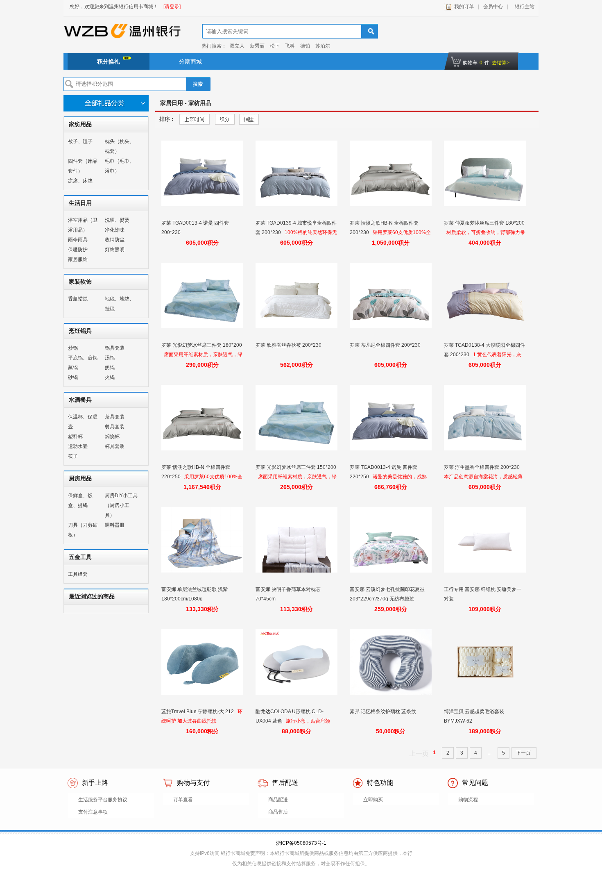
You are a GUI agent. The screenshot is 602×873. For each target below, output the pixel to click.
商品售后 (278, 812)
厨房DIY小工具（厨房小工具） (121, 505)
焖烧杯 (112, 436)
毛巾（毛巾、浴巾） (119, 166)
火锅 (110, 377)
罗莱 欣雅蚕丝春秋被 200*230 (289, 345)
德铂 (305, 46)
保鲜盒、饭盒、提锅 (80, 500)
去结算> (500, 63)
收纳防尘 (114, 240)
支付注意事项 (93, 812)
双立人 (237, 46)
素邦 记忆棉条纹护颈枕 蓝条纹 (383, 711)
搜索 (198, 84)
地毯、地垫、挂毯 (119, 303)
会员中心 (493, 6)
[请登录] (172, 6)
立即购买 (373, 800)
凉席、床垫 (80, 181)
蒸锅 (73, 368)
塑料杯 (75, 436)
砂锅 (73, 377)
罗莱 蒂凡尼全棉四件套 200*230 (386, 345)
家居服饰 (78, 259)
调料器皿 (114, 525)
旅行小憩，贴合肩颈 (308, 721)
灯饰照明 (114, 249)
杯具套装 (114, 446)
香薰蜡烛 (78, 299)
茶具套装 (114, 417)
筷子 (73, 456)
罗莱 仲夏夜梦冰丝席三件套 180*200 (484, 223)
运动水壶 (78, 446)
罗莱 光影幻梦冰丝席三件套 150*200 (296, 467)
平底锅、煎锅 (82, 358)
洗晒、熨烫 (117, 220)
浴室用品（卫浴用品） (82, 225)
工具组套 (78, 574)
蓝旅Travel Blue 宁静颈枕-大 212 (198, 711)
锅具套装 (114, 348)
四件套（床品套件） (82, 166)
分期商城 (190, 61)
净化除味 (114, 230)
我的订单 (464, 6)
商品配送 (278, 800)
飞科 (290, 46)
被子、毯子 (80, 141)
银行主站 (523, 6)
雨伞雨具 (78, 240)
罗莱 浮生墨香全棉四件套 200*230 (482, 467)
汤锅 (110, 358)
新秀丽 (257, 46)
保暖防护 (78, 249)
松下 (275, 46)
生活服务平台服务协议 (102, 800)
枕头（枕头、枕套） (119, 146)
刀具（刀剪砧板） (82, 530)
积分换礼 (108, 61)
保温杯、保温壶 (82, 422)
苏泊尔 (322, 46)
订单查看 (183, 800)
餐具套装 (114, 427)
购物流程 (468, 800)
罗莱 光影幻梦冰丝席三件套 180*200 (201, 345)
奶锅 (110, 368)
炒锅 (73, 348)
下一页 (524, 753)
